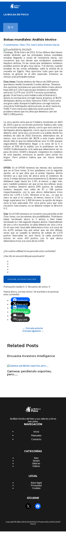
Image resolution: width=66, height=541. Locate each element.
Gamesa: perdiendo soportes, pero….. (29, 372)
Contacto (36, 439)
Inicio (36, 431)
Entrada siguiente (33, 331)
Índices (36, 466)
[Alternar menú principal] (10, 27)
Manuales (36, 435)
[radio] (36, 261)
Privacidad (36, 485)
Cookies (36, 488)
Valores (36, 463)
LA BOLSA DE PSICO (16, 14)
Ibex (22, 44)
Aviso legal (36, 482)
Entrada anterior (33, 328)
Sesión (36, 460)
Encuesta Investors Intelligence (31, 356)
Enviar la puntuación (22, 279)
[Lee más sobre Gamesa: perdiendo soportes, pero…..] (28, 365)
